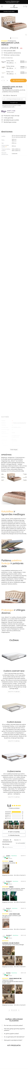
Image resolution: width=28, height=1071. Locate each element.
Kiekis (2, 77)
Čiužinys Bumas (10, 66)
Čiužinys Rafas (10, 60)
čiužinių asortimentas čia (19, 422)
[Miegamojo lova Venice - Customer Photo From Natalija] (21, 827)
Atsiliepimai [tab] (6, 840)
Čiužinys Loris (9, 71)
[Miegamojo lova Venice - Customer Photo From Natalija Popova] (6, 827)
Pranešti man (14, 102)
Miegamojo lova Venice (7, 875)
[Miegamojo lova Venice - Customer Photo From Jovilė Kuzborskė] (6, 823)
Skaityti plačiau (14, 691)
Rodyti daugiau (14, 449)
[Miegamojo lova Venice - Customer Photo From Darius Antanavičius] (21, 823)
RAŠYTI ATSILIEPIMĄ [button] (15, 831)
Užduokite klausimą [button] (14, 835)
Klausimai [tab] (16, 840)
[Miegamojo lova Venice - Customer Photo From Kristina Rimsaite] (11, 823)
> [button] (18, 1010)
